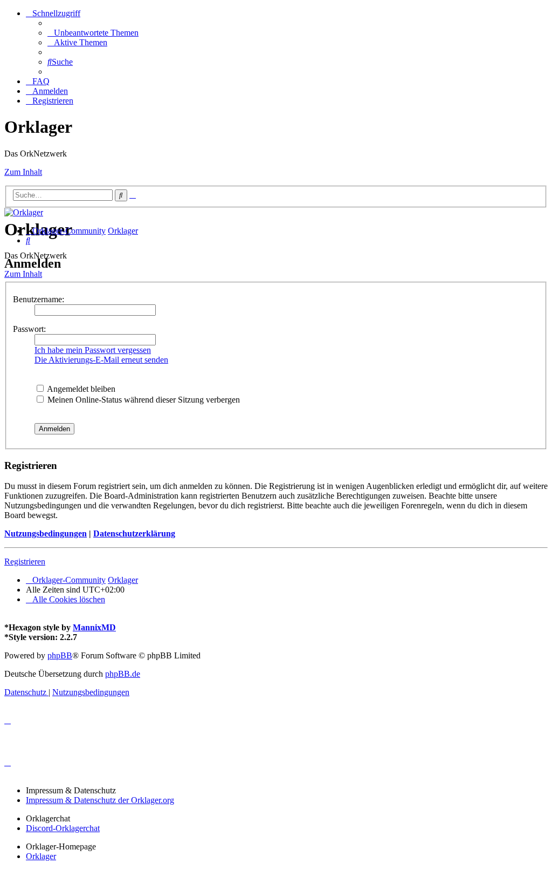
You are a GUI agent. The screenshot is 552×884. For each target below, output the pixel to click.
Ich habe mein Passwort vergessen (92, 350)
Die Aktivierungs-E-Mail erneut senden (101, 359)
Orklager (41, 856)
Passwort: (29, 329)
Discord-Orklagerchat (63, 828)
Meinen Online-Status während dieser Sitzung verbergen (142, 399)
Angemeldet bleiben (80, 388)
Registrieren (24, 561)
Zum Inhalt (23, 171)
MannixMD (94, 627)
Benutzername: (38, 299)
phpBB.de (122, 673)
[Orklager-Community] (23, 212)
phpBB (59, 655)
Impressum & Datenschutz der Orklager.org (100, 800)
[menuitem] (93, 32)
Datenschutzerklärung (134, 533)
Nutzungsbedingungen (45, 533)
